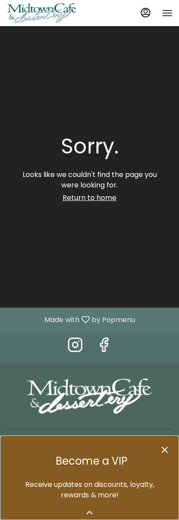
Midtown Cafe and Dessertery (89, 396)
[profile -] (145, 12)
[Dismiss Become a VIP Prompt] (164, 449)
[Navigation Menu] (167, 13)
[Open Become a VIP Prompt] (89, 512)
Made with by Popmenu (71, 319)
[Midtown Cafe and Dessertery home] (46, 13)
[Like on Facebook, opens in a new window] (104, 347)
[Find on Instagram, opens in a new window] (75, 347)
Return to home (89, 198)
